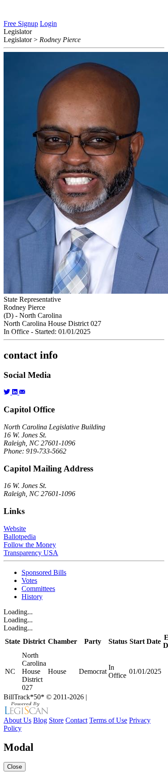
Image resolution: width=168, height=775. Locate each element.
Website (15, 528)
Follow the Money (30, 544)
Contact (76, 720)
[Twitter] (8, 392)
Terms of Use (108, 720)
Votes (29, 580)
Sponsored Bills (44, 572)
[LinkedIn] (15, 392)
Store (56, 720)
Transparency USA (31, 553)
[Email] (22, 392)
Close (14, 766)
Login (48, 23)
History (32, 596)
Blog (40, 720)
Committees (38, 588)
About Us (17, 720)
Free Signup (21, 23)
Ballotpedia (20, 536)
